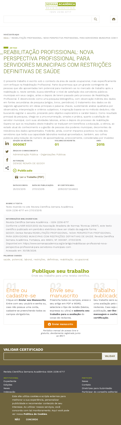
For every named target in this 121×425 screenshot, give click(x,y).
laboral (28, 259)
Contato (86, 384)
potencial (17, 259)
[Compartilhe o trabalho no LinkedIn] (7, 143)
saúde (7, 259)
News (7, 388)
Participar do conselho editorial (99, 391)
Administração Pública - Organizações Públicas (39, 154)
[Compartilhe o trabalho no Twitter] (7, 151)
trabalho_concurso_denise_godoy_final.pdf (29, 177)
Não (17, 419)
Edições (8, 384)
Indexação (9, 391)
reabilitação (66, 259)
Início (6, 38)
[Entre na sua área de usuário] (113, 19)
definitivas (52, 259)
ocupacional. (82, 259)
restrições (39, 259)
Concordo (32, 419)
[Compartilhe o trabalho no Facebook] (7, 159)
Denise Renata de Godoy (29, 163)
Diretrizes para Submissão (97, 388)
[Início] (60, 8)
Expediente (10, 381)
